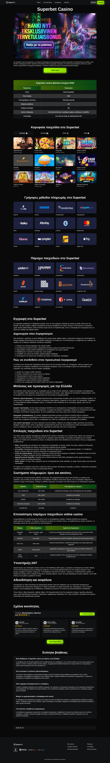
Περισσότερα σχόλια (55, 641)
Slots (85, 133)
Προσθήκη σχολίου (87, 614)
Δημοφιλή (22, 133)
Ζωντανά (43, 133)
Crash (64, 133)
